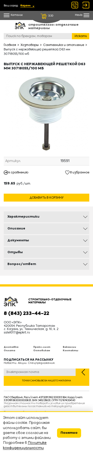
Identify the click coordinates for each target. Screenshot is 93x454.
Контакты (70, 351)
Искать (81, 36)
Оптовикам (41, 351)
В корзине (46, 191)
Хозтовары (30, 45)
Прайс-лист (41, 347)
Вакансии (69, 347)
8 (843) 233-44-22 (26, 313)
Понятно (69, 432)
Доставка (11, 347)
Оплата (9, 351)
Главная (10, 45)
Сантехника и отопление (63, 45)
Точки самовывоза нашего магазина (46, 381)
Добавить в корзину (46, 197)
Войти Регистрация (86, 5)
